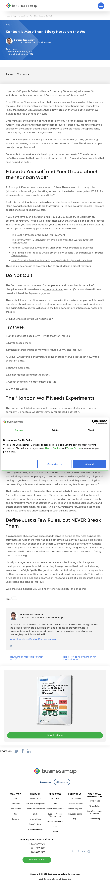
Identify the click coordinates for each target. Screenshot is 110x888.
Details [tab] (55, 430)
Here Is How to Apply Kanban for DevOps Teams (79, 658)
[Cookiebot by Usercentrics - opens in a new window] (94, 422)
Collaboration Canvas (35, 809)
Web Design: (55, 879)
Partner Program (74, 809)
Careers (15, 819)
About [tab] (91, 430)
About (15, 798)
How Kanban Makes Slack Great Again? (26, 658)
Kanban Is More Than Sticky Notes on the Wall (35, 16)
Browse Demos (37, 860)
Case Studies (15, 809)
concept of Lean (53, 289)
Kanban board (31, 128)
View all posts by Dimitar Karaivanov (30, 639)
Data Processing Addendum (94, 812)
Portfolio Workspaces (35, 803)
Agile (55, 826)
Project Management (55, 809)
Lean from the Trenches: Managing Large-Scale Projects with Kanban (51, 260)
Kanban (55, 832)
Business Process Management (55, 815)
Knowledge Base (35, 829)
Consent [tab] (19, 430)
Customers (15, 803)
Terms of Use (94, 801)
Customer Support (75, 803)
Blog (14, 16)
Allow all (89, 464)
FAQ (74, 819)
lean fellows (92, 106)
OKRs (35, 814)
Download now (55, 735)
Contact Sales (75, 798)
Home (8, 16)
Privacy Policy (94, 806)
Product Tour (35, 798)
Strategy (55, 798)
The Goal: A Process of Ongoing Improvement (38, 235)
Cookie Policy (94, 819)
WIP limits (97, 191)
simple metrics (14, 195)
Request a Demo (74, 814)
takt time (17, 360)
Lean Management (55, 821)
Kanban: (52, 247)
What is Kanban (41, 91)
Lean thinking (60, 510)
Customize (52, 464)
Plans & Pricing (35, 824)
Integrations (35, 819)
